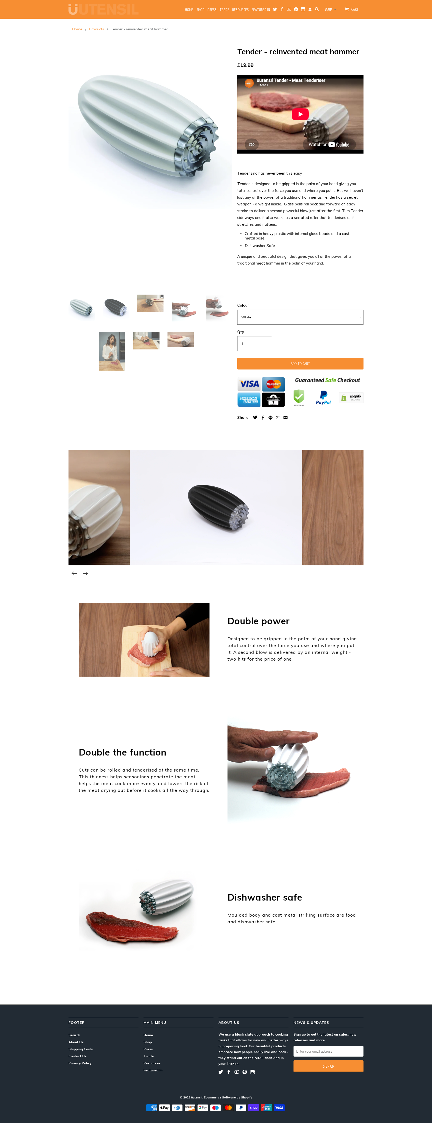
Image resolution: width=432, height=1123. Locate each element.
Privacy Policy (80, 1063)
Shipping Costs (80, 1049)
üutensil (196, 1097)
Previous (74, 573)
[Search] (317, 10)
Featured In (261, 9)
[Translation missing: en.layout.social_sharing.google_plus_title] (277, 418)
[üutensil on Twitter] (275, 10)
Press (212, 9)
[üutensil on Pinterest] (296, 10)
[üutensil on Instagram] (303, 10)
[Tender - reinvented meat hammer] (150, 127)
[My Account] (310, 10)
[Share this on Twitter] (254, 417)
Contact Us (77, 1056)
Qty (240, 331)
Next (85, 573)
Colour (243, 305)
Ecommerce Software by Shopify (228, 1097)
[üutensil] (103, 9)
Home (189, 9)
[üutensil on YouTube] (289, 10)
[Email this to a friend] (284, 418)
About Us (76, 1042)
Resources (240, 9)
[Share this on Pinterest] (269, 418)
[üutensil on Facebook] (282, 10)
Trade (224, 9)
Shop (200, 9)
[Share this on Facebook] (261, 418)
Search (74, 1035)
